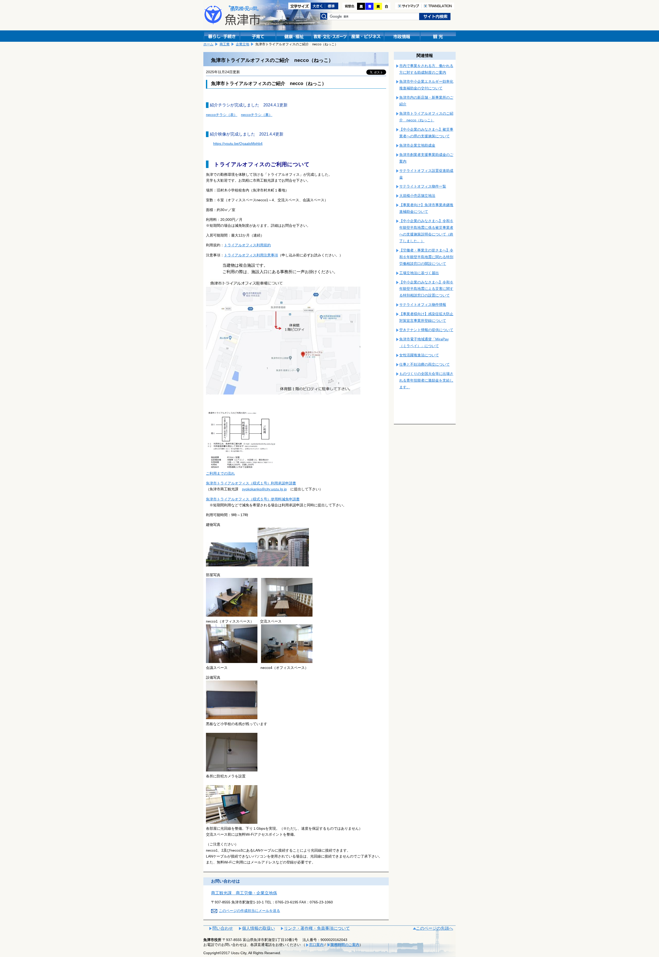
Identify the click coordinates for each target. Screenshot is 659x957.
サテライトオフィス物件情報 (422, 305)
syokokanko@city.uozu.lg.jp (264, 489)
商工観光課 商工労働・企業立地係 (244, 893)
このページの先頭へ (434, 928)
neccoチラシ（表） (221, 115)
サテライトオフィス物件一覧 (422, 186)
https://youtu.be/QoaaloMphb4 (238, 143)
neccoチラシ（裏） (256, 115)
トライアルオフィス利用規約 (247, 245)
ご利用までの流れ (220, 473)
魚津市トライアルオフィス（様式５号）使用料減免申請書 (253, 499)
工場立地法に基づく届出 (419, 273)
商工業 (225, 44)
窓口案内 (316, 945)
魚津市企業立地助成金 (417, 145)
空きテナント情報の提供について (426, 330)
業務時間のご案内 (345, 945)
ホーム (208, 44)
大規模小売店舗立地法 (417, 196)
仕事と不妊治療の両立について (424, 364)
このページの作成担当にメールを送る (249, 911)
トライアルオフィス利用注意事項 (251, 255)
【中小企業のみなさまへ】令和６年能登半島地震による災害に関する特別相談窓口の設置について (426, 289)
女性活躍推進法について (419, 355)
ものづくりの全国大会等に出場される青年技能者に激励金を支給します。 (426, 380)
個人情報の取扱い (258, 928)
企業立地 (242, 44)
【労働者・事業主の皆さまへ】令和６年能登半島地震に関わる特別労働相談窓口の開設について (426, 257)
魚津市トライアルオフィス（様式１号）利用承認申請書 (251, 483)
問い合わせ (222, 928)
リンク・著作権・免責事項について (317, 928)
